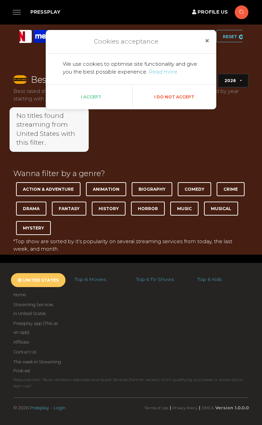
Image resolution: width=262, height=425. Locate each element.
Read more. (163, 71)
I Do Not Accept (174, 96)
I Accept (91, 96)
